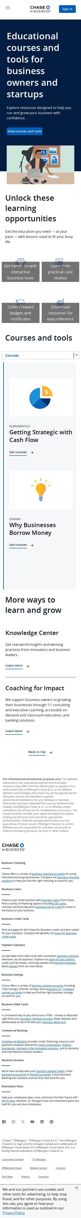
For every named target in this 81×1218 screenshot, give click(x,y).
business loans (50, 900)
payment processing (14, 1074)
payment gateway (65, 962)
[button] (76, 1187)
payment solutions (68, 956)
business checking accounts (48, 873)
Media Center (38, 1168)
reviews (13, 966)
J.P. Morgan (39, 1159)
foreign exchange (40, 1074)
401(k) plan (8, 1100)
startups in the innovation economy (37, 1048)
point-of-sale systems (62, 959)
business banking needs (50, 1071)
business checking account (36, 1018)
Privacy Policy (14, 1212)
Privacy (25, 1176)
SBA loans (60, 903)
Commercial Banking (14, 1041)
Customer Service (13, 1159)
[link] (4, 1122)
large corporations (49, 1045)
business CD (54, 989)
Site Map (7, 1176)
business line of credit (49, 907)
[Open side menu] (7, 8)
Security (43, 1176)
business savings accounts (48, 985)
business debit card (54, 1022)
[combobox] (40, 355)
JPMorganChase (12, 1168)
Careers (60, 1168)
